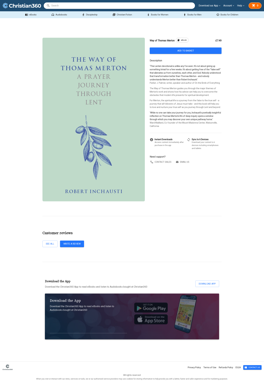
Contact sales (163, 162)
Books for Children (227, 14)
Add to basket (185, 50)
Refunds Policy (226, 367)
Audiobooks (59, 14)
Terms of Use (209, 367)
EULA (238, 367)
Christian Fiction (122, 14)
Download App (207, 283)
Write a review (72, 243)
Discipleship (89, 14)
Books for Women (157, 14)
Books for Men (192, 14)
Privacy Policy (194, 367)
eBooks (31, 14)
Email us (184, 162)
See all (50, 243)
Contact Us (252, 367)
